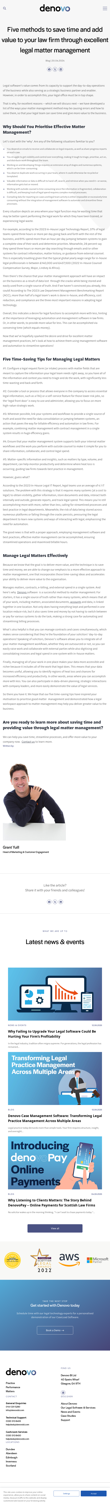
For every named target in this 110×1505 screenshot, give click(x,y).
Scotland (11, 1465)
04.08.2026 (96, 1194)
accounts (75, 602)
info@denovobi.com (15, 1410)
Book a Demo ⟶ (55, 1330)
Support (65, 1420)
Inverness (11, 1461)
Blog (11, 1109)
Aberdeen (11, 1453)
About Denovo (69, 1403)
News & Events (17, 1025)
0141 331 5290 (13, 1406)
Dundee (10, 1449)
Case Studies (68, 1415)
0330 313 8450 (13, 1435)
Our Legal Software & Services (78, 1407)
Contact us (28, 742)
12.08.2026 (97, 1025)
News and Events (70, 1411)
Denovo (22, 592)
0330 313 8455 (13, 1420)
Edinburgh (11, 1457)
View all (55, 1228)
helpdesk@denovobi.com (17, 1424)
